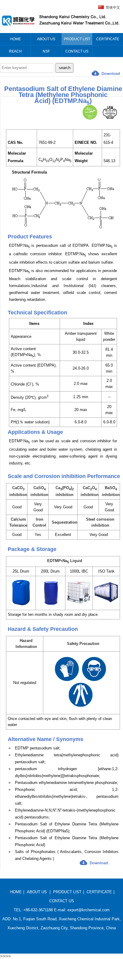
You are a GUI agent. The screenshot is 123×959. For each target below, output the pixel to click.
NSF (46, 51)
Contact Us (76, 51)
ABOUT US (37, 892)
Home (15, 39)
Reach (15, 51)
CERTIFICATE (99, 892)
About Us (46, 39)
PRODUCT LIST (67, 892)
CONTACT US (61, 901)
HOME (16, 892)
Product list (77, 39)
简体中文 (113, 7)
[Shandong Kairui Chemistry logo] (60, 27)
